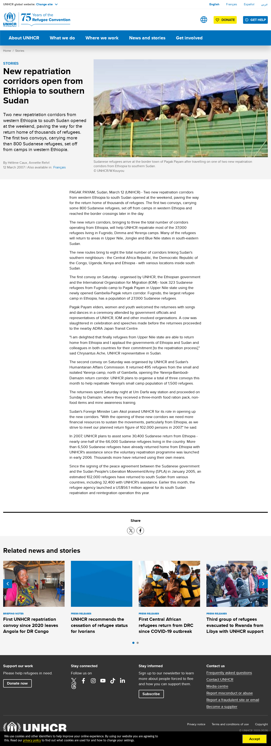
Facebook (83, 680)
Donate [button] (228, 19)
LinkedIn (122, 680)
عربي (264, 4)
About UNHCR (24, 37)
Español (249, 4)
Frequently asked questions (229, 672)
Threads (73, 686)
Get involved (189, 37)
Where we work (102, 37)
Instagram (93, 680)
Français (231, 4)
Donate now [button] (17, 683)
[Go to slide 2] (139, 644)
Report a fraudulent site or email (232, 699)
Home (7, 51)
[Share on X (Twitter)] (130, 530)
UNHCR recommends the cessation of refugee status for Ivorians (99, 625)
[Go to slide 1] (134, 644)
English (214, 4)
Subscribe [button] (151, 694)
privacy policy (32, 740)
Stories (19, 51)
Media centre (217, 686)
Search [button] (190, 19)
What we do (62, 37)
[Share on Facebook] (140, 530)
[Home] (32, 20)
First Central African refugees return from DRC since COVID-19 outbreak (166, 625)
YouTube (103, 680)
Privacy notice (196, 724)
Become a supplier (221, 706)
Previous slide (7, 583)
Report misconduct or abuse (229, 693)
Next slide (263, 583)
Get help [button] (258, 19)
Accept (254, 739)
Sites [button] (203, 19)
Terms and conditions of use (230, 724)
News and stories (147, 37)
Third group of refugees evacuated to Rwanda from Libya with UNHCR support (234, 625)
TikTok (112, 680)
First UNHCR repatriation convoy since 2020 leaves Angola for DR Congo (30, 625)
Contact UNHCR (219, 679)
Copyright (261, 724)
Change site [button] (44, 4)
